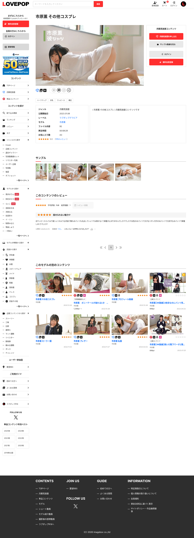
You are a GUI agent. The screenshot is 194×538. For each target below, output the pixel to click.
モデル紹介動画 (46, 514)
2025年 (7, 431)
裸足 (70, 100)
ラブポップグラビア (68, 118)
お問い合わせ (106, 498)
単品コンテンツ (46, 498)
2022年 (21, 438)
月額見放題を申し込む (168, 36)
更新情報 (11, 47)
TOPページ (44, 488)
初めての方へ (106, 488)
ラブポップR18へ (46, 524)
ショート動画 (45, 509)
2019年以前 (8, 453)
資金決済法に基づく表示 (142, 504)
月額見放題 (44, 493)
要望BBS (73, 488)
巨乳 (51, 100)
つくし (59, 229)
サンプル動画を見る (168, 44)
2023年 (7, 438)
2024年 (21, 431)
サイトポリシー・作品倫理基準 (144, 510)
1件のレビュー (61, 139)
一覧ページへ (21, 180)
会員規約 (135, 498)
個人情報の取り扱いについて (144, 493)
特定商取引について (140, 488)
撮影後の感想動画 (47, 519)
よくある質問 (106, 493)
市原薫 (62, 122)
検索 (98, 4)
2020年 (21, 445)
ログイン (11, 36)
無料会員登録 (13, 24)
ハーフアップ (41, 100)
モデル (42, 504)
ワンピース (61, 100)
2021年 (7, 445)
